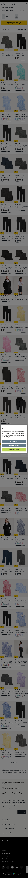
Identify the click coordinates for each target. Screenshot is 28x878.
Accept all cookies (14, 449)
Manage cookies (14, 441)
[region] (14, 439)
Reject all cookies (14, 445)
